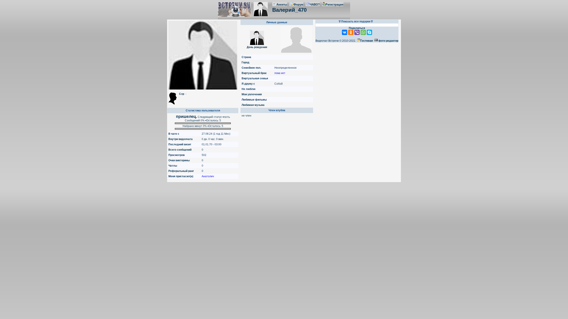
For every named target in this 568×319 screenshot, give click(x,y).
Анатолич (208, 176)
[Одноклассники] (350, 32)
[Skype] (369, 32)
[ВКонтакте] (344, 32)
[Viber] (357, 32)
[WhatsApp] (363, 32)
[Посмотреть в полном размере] (202, 55)
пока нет (279, 73)
